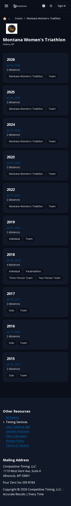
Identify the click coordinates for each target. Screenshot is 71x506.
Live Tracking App (18, 427)
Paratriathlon (33, 271)
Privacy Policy (15, 441)
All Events (12, 417)
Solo (11, 310)
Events (19, 18)
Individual (14, 238)
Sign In (62, 5)
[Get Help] (44, 6)
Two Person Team (49, 278)
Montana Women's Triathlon (26, 76)
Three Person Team (21, 278)
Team (52, 76)
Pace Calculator (16, 436)
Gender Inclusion (17, 431)
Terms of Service (17, 445)
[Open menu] (6, 5)
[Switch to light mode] (51, 6)
